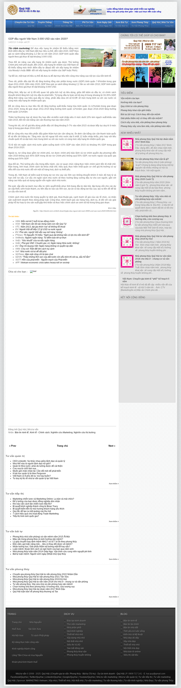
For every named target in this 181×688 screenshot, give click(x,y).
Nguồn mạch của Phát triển (54, 260)
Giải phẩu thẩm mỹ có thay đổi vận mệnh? (142, 118)
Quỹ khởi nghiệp (75, 631)
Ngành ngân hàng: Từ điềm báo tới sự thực (45, 237)
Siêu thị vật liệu (131, 655)
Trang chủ (62, 445)
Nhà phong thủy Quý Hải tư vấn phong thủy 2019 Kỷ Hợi (40, 579)
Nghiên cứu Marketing (61, 432)
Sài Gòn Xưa (34, 629)
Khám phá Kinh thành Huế (24, 662)
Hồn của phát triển (30, 260)
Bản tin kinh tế (22, 432)
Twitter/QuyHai (36, 677)
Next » (112, 445)
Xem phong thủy (140, 24)
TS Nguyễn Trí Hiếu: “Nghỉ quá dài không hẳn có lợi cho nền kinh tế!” (56, 235)
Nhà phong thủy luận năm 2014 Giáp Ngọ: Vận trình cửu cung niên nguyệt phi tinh (52, 551)
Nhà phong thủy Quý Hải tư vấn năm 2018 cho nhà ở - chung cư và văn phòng (50, 581)
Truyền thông (45, 24)
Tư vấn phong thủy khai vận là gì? (152, 159)
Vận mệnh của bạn (130, 98)
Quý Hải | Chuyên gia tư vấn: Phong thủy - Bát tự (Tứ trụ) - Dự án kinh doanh (78, 673)
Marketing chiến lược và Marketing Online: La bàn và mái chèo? (43, 499)
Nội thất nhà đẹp (131, 648)
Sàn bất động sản (75, 648)
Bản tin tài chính (131, 624)
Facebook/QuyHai (19, 677)
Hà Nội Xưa (17, 635)
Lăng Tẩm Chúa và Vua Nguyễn (27, 655)
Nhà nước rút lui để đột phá (33, 251)
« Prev (12, 445)
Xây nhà (53, 680)
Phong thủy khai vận (77, 651)
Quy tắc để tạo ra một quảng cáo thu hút (32, 511)
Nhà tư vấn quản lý (128, 677)
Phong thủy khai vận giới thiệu (136, 110)
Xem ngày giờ (104, 24)
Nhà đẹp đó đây (131, 638)
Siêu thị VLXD (73, 644)
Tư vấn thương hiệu (112, 680)
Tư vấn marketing (162, 677)
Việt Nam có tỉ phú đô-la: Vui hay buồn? (32, 476)
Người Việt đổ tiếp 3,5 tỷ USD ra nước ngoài (40, 229)
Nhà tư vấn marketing (107, 677)
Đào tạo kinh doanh (76, 620)
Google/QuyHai (70, 677)
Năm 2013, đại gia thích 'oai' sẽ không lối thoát (43, 227)
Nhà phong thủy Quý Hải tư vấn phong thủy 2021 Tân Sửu (41, 577)
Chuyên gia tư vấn (24, 24)
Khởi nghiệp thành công (23, 649)
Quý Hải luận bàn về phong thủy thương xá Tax (35, 591)
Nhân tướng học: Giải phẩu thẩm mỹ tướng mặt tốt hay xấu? (41, 546)
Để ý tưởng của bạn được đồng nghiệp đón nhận (36, 501)
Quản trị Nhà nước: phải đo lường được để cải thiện (38, 466)
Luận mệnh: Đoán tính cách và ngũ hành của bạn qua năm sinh (43, 549)
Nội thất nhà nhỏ (75, 641)
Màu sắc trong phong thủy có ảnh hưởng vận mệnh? (38, 539)
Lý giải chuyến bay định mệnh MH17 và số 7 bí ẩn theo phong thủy (45, 541)
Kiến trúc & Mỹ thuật (133, 634)
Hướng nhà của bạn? (131, 102)
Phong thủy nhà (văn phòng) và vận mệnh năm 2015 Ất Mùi (41, 536)
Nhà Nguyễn (36, 622)
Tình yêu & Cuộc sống (134, 631)
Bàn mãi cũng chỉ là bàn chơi (39, 254)
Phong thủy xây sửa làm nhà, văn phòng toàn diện (146, 126)
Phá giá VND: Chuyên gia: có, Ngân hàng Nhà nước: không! (50, 243)
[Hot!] (33, 271)
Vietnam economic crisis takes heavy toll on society (45, 262)
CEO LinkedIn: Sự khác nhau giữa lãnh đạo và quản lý (39, 461)
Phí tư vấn (84, 24)
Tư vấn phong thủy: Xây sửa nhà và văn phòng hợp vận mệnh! (43, 584)
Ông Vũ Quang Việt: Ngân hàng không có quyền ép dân (46, 246)
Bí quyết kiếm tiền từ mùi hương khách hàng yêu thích (38, 509)
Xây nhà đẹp (130, 641)
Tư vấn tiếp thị (145, 677)
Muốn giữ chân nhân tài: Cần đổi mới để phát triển (37, 471)
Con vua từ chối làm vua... (25, 468)
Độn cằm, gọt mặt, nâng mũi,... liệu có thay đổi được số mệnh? (42, 544)
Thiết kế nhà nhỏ (75, 634)
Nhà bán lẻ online (132, 651)
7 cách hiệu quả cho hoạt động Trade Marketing (36, 513)
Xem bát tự (121, 24)
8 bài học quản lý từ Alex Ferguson (29, 473)
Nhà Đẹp (148, 680)
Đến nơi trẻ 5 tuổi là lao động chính (38, 221)
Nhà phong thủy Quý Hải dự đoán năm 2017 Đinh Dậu (39, 589)
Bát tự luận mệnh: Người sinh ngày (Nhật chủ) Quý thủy (39, 554)
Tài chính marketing (19, 48)
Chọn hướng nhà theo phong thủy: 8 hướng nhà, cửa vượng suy (44, 586)
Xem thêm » (114, 484)
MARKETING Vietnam (36, 680)
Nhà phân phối (74, 627)
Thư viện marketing (76, 624)
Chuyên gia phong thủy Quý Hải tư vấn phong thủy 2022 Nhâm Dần (45, 574)
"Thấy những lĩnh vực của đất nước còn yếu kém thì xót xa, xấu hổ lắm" (56, 257)
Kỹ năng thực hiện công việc (25, 642)
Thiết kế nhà (64, 680)
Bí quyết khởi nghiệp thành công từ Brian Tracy (35, 506)
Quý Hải (120, 673)
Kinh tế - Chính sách (40, 432)
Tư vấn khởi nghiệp (133, 680)
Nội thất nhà (77, 680)
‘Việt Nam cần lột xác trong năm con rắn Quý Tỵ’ (44, 224)
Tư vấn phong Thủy (164, 680)
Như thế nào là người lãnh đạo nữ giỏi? (32, 463)
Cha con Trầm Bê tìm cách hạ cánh (37, 249)
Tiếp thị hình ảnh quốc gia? (26, 516)
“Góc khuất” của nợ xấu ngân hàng (38, 240)
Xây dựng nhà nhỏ (76, 638)
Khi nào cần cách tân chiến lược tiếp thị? (32, 504)
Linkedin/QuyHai (53, 677)
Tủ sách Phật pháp (40, 635)
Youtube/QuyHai (87, 677)
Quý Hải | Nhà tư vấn (163, 24)
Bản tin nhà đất (131, 627)
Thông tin (63, 24)
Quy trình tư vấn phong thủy (135, 106)
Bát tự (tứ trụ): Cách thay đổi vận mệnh (140, 114)
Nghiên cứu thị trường (84, 432)
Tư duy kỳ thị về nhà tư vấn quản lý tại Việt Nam (35, 478)
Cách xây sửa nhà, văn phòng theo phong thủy (144, 122)
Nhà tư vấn (21, 673)
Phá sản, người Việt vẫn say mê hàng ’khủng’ (41, 232)
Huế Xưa (16, 629)
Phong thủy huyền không (79, 655)
